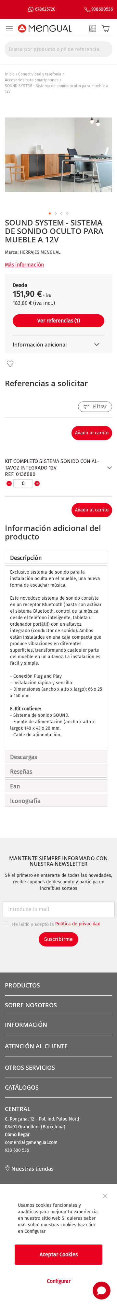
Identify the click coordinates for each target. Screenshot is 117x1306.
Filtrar (100, 406)
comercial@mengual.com (31, 1142)
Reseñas (21, 771)
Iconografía (25, 801)
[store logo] (45, 28)
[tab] (56, 557)
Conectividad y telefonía (39, 74)
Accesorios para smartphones (31, 80)
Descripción (26, 558)
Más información (24, 265)
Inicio (10, 74)
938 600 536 (17, 1150)
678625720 (45, 9)
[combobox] (58, 49)
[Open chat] (101, 1290)
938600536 (102, 9)
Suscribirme (58, 939)
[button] (50, 213)
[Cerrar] (105, 1196)
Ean (15, 786)
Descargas (23, 757)
